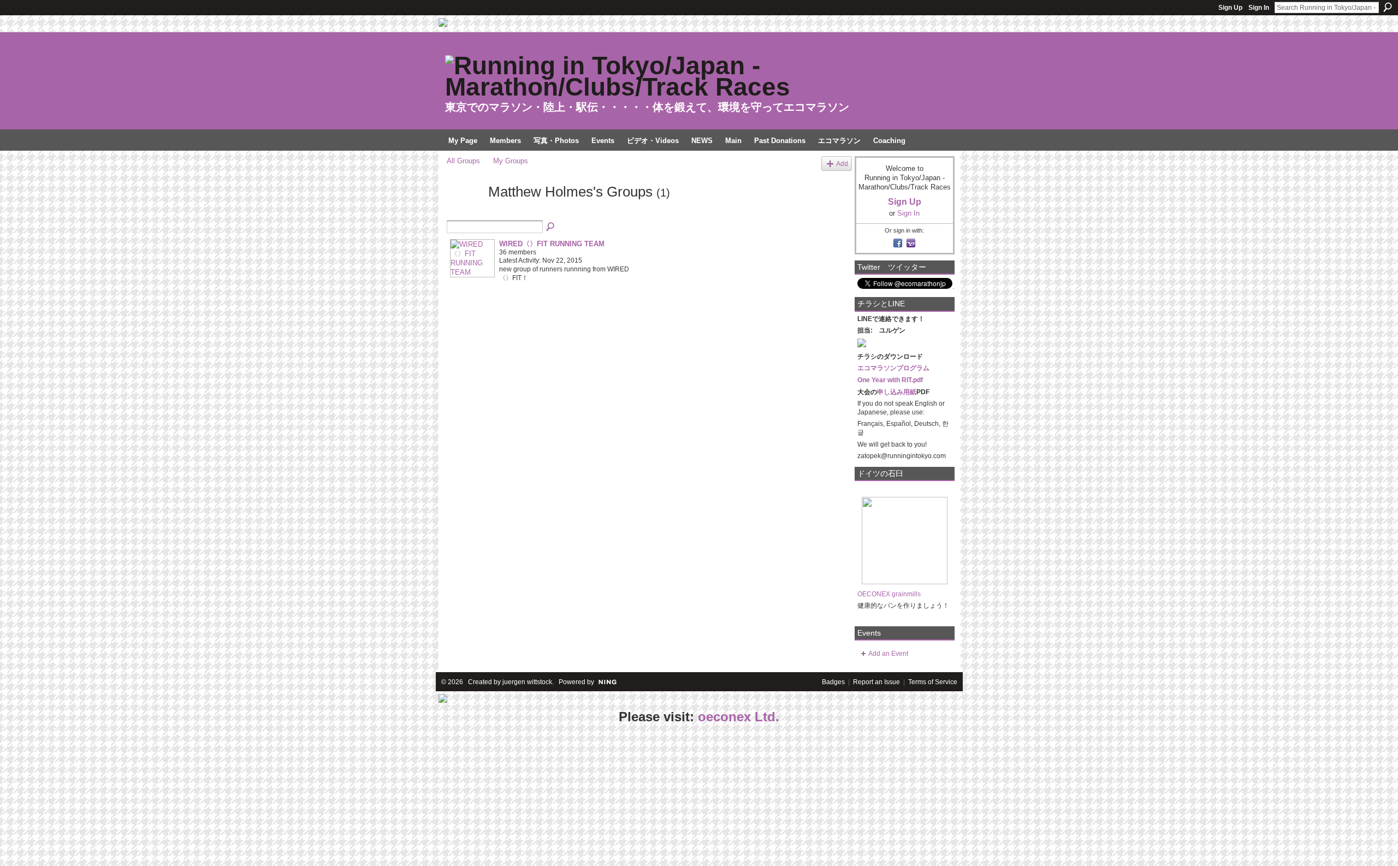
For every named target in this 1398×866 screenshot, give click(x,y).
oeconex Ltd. (738, 716)
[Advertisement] (82, 796)
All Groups (463, 161)
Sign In (1258, 7)
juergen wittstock (527, 682)
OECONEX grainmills (889, 594)
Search (1387, 7)
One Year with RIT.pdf (890, 380)
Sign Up (1230, 7)
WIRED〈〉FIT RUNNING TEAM (552, 244)
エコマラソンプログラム (893, 368)
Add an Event (888, 653)
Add (842, 163)
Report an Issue (876, 682)
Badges (833, 682)
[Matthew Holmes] (464, 211)
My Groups (510, 161)
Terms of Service (932, 682)
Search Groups (551, 227)
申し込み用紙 (896, 392)
